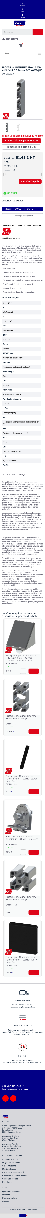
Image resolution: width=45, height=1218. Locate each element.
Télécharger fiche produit (22, 216)
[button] (33, 671)
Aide (22, 12)
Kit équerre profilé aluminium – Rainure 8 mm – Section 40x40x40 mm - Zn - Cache (21, 658)
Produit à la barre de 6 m (21, 146)
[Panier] (20, 46)
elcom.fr (22, 5)
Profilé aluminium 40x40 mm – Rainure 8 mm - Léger (22, 898)
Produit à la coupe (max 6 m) (21, 140)
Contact (22, 18)
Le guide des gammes (11, 238)
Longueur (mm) (9, 170)
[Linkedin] (5, 1098)
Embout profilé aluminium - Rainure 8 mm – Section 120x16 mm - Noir (22, 779)
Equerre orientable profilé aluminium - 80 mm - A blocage (22, 838)
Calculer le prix (30, 181)
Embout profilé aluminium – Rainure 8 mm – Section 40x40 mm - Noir (21, 960)
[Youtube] (13, 1098)
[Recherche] (38, 32)
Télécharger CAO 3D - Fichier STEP (19, 209)
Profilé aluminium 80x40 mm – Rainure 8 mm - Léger (22, 717)
